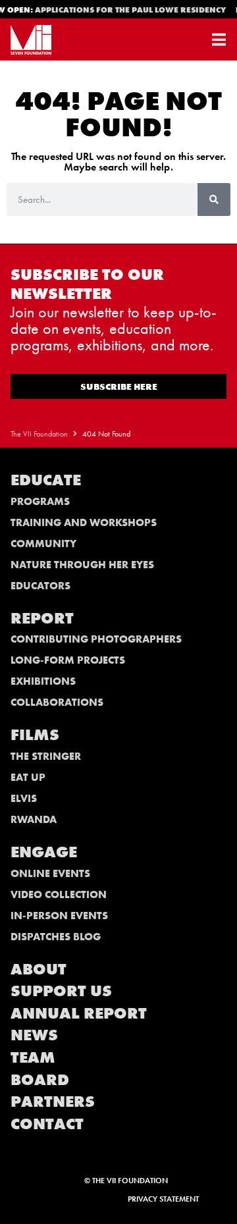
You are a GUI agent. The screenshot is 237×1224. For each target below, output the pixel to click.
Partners (53, 1101)
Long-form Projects (68, 660)
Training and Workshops (84, 522)
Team (33, 1057)
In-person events (59, 915)
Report (42, 618)
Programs (40, 501)
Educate (46, 479)
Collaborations (57, 702)
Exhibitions (43, 681)
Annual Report (79, 1013)
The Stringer (46, 756)
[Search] (214, 199)
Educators (40, 586)
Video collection (59, 894)
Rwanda (34, 819)
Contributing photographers (96, 639)
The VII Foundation (39, 434)
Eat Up (28, 777)
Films (35, 734)
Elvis (24, 798)
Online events (50, 873)
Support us (61, 990)
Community (43, 543)
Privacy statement (163, 1199)
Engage (44, 851)
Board (40, 1079)
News (34, 1034)
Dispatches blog (56, 937)
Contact (47, 1123)
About (38, 969)
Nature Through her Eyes (82, 565)
